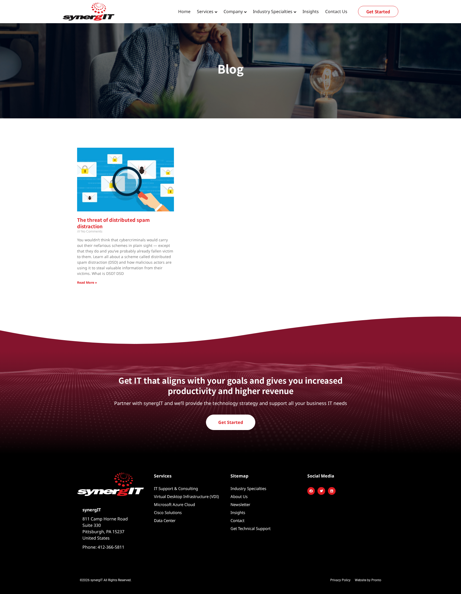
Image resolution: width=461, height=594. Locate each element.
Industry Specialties (248, 488)
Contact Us (336, 11)
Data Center (165, 520)
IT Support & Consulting (176, 488)
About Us (239, 496)
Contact (237, 520)
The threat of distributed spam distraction (113, 222)
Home (184, 11)
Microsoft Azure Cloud (174, 504)
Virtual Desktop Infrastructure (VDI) (186, 496)
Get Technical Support (250, 528)
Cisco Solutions (168, 512)
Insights (311, 11)
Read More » (87, 282)
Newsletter (240, 504)
